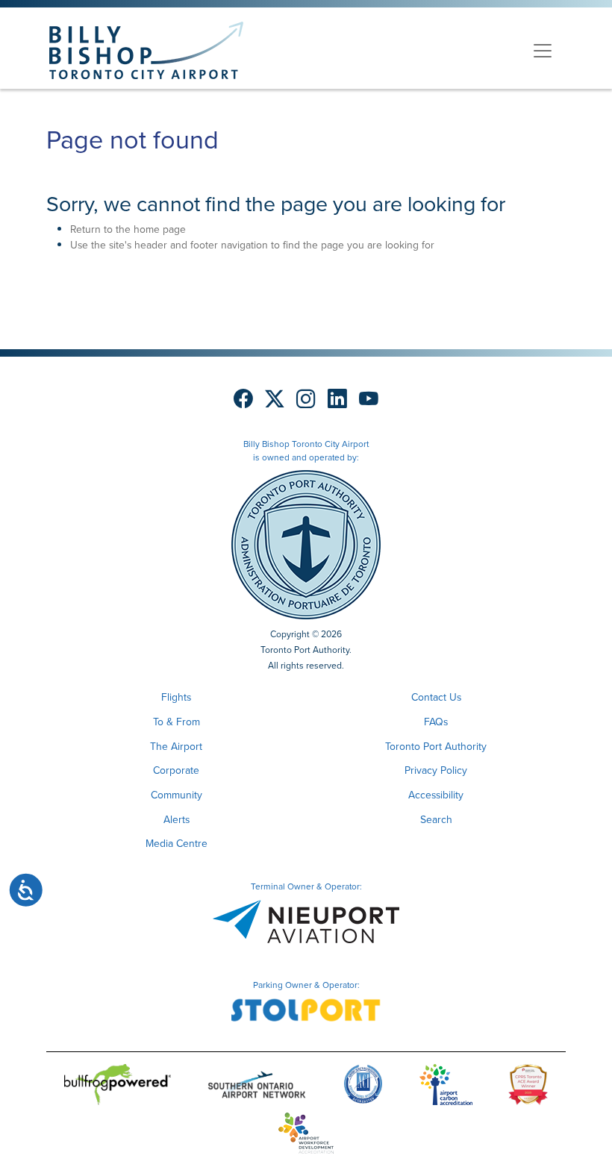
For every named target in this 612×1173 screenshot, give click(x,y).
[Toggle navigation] (542, 51)
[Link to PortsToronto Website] (306, 544)
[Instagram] (306, 399)
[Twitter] (274, 399)
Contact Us (436, 697)
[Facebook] (243, 399)
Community (176, 795)
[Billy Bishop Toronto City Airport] (146, 50)
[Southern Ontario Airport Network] (257, 1087)
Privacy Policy (436, 770)
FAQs (436, 722)
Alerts (176, 820)
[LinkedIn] (337, 399)
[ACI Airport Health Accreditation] (363, 1087)
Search (436, 820)
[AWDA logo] (306, 1136)
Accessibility (435, 795)
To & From (176, 722)
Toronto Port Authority (436, 746)
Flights (176, 697)
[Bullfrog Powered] (117, 1087)
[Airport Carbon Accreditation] (446, 1087)
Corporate (176, 770)
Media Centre (176, 843)
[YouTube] (368, 399)
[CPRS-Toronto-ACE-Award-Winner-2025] (528, 1087)
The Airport (176, 746)
